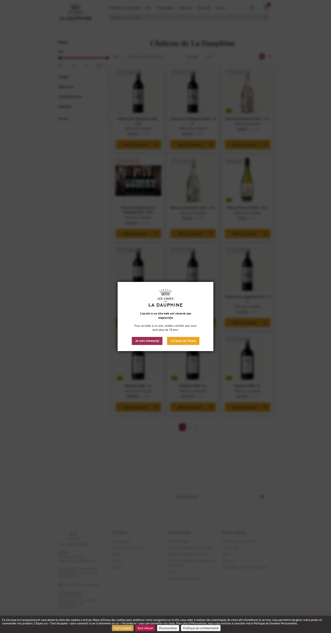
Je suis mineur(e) (147, 341)
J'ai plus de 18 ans (183, 341)
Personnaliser (168, 628)
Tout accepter (123, 628)
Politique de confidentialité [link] (201, 628)
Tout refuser (145, 628)
